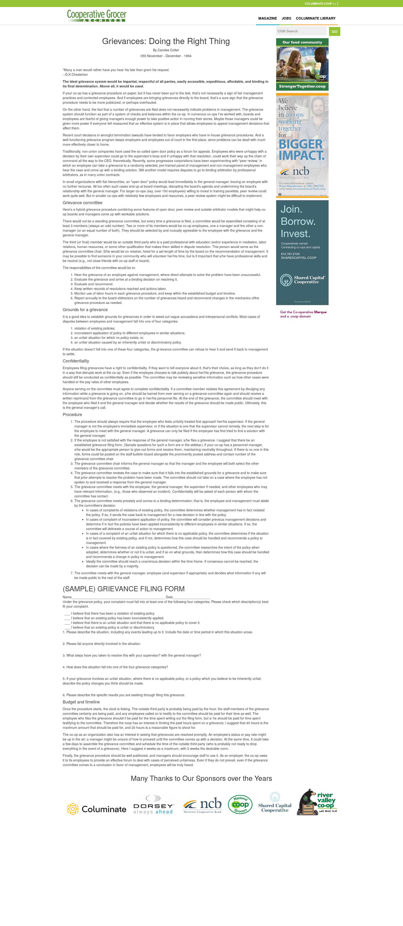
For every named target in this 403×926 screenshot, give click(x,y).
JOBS (286, 18)
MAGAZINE (267, 18)
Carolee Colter (168, 50)
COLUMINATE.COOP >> (320, 3)
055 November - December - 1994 (166, 55)
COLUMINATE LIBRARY (316, 18)
